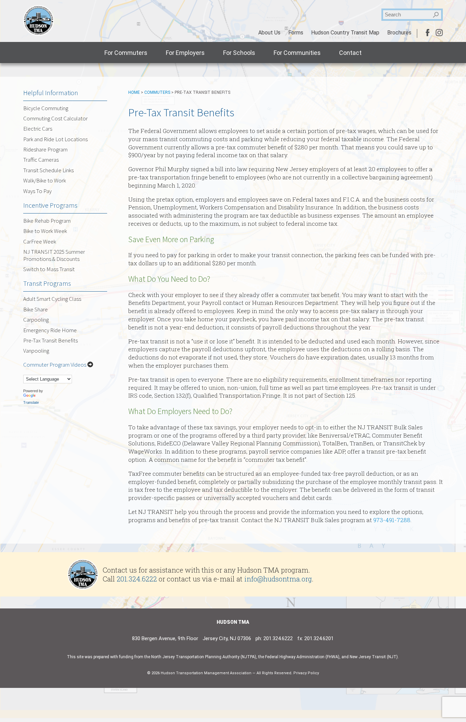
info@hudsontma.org (278, 578)
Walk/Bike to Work (44, 180)
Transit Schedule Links (48, 170)
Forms (295, 32)
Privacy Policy (306, 673)
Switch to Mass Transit (49, 269)
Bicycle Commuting (45, 108)
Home (134, 92)
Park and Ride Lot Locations (55, 139)
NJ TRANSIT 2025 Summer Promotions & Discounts (54, 255)
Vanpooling (36, 350)
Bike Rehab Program (47, 220)
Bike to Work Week (45, 231)
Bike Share (35, 309)
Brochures (399, 32)
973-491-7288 (391, 520)
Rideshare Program (45, 149)
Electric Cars (37, 128)
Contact (350, 52)
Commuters (157, 92)
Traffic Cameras (41, 159)
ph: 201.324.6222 (274, 638)
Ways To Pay (37, 191)
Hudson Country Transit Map (345, 32)
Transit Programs (47, 283)
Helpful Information (50, 92)
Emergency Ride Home (50, 330)
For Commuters (125, 52)
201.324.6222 (137, 578)
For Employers (185, 52)
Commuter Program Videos (55, 364)
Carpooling (36, 319)
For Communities (297, 52)
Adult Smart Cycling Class (52, 299)
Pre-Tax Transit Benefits (50, 340)
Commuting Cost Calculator (55, 118)
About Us (269, 32)
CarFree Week (39, 241)
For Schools (239, 52)
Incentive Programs (50, 205)
